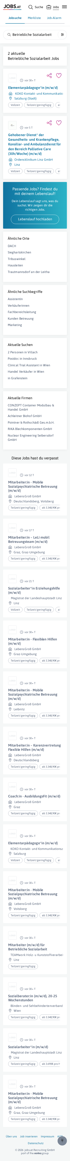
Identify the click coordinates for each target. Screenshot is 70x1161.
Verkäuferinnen (18, 305)
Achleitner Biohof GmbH (25, 416)
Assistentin (15, 299)
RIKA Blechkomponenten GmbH (30, 429)
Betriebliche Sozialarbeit (29, 58)
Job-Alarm (54, 18)
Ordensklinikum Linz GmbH (33, 159)
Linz (17, 164)
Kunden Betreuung (21, 318)
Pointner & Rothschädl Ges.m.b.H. (31, 422)
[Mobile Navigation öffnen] (64, 6)
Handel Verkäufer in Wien (26, 371)
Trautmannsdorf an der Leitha (29, 272)
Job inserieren (29, 1136)
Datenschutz (36, 1143)
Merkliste (34, 18)
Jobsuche (15, 18)
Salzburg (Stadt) (25, 98)
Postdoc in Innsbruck (22, 358)
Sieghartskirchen (19, 252)
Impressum (47, 1136)
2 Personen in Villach (23, 352)
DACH (12, 246)
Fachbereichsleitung (22, 312)
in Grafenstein (17, 378)
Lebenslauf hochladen (35, 219)
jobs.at (28, 1150)
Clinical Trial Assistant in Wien (29, 365)
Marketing (15, 325)
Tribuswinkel (16, 259)
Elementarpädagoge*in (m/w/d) (33, 88)
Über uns (11, 1136)
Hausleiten (15, 265)
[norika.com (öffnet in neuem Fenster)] (35, 1153)
